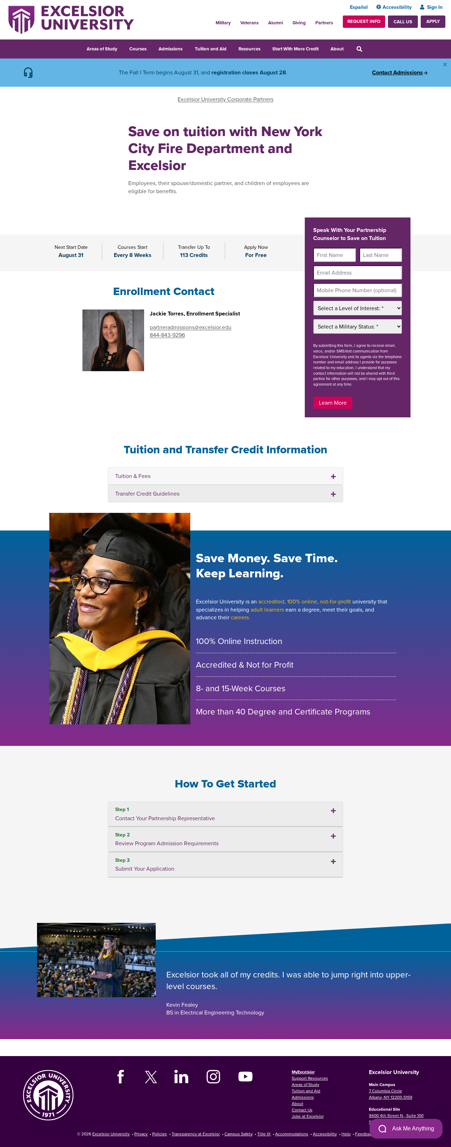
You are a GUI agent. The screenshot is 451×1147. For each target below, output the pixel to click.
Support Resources (310, 1078)
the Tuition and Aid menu (231, 48)
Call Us (403, 21)
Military (223, 22)
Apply (433, 21)
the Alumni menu (287, 20)
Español (359, 7)
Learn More (333, 402)
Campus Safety (238, 1134)
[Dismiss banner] (445, 64)
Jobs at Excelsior (308, 1116)
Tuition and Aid (211, 48)
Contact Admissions (397, 72)
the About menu (348, 48)
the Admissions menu (187, 48)
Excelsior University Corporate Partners (225, 99)
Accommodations (291, 1134)
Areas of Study (102, 48)
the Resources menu (265, 48)
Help (346, 1134)
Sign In (435, 7)
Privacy (141, 1134)
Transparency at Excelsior (196, 1134)
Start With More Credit (295, 48)
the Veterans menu (262, 20)
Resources (249, 48)
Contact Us (302, 1110)
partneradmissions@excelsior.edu (190, 327)
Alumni (275, 22)
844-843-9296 (167, 335)
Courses (138, 48)
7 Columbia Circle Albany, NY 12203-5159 (390, 1094)
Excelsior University (111, 1134)
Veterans (249, 22)
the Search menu (369, 48)
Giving (299, 22)
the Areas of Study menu (122, 48)
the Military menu (234, 20)
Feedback (364, 1134)
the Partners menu (336, 20)
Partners (324, 22)
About (337, 48)
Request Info (364, 21)
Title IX (264, 1134)
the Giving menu (310, 20)
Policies (159, 1134)
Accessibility (397, 7)
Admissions (171, 48)
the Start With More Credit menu (323, 48)
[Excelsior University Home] (71, 19)
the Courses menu (151, 48)
